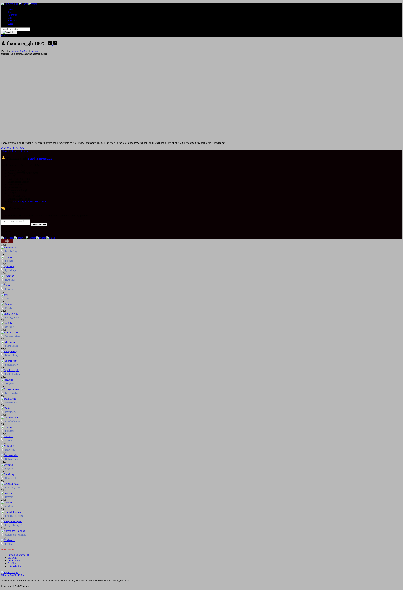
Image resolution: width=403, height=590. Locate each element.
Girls (10, 17)
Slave (37, 201)
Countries (12, 15)
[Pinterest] (19, 237)
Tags (10, 12)
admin (35, 51)
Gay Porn (12, 563)
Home (11, 9)
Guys (10, 23)
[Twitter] (41, 237)
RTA (3, 575)
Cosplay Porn (14, 560)
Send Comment (39, 224)
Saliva (44, 201)
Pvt (15, 201)
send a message (40, 158)
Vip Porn (12, 557)
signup (4, 35)
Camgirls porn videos (18, 554)
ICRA (21, 575)
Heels (30, 201)
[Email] (50, 237)
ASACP (12, 575)
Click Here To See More (13, 148)
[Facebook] (7, 237)
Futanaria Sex (14, 566)
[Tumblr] (31, 237)
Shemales (12, 20)
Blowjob (22, 201)
